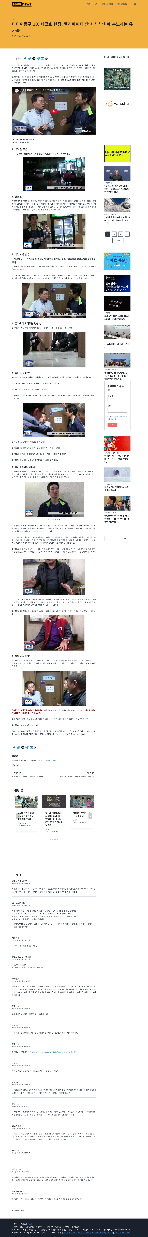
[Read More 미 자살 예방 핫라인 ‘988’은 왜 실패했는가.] (117, 474)
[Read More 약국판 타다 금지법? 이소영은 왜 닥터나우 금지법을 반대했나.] (117, 443)
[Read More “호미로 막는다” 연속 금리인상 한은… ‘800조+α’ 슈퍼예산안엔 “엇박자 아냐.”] (117, 173)
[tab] (50, 839)
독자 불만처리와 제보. (122, 1232)
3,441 (118, 240)
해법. (103, 4)
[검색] (125, 538)
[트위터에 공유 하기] (29, 59)
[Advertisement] (117, 128)
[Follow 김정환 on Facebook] (13, 765)
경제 (114, 453)
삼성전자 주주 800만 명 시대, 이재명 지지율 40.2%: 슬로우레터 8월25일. (116, 518)
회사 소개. (32, 1224)
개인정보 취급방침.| (98, 1232)
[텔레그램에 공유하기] (38, 59)
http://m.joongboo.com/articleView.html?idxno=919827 (54, 1052)
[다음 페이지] (90, 816)
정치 (105, 214)
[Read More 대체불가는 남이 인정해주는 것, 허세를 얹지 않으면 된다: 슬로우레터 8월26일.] (117, 360)
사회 (13, 19)
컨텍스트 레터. (112, 214)
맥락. (117, 453)
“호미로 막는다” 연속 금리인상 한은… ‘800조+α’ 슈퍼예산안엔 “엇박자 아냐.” (117, 188)
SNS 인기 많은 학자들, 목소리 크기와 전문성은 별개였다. (117, 317)
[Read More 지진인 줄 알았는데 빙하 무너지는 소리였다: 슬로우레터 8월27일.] (117, 205)
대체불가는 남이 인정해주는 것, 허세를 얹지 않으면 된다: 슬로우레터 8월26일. (116, 375)
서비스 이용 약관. (70, 1232)
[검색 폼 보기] (135, 4)
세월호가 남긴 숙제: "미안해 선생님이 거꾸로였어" (78, 775)
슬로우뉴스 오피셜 (19, 956)
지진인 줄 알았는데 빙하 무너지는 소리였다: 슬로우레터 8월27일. (117, 220)
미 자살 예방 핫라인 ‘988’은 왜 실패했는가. (116, 489)
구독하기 (112, 425)
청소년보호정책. (84, 1232)
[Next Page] (126, 240)
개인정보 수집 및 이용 (120, 416)
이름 (109, 406)
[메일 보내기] (42, 59)
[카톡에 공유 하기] (34, 59)
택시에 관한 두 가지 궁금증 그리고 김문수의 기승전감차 (26, 816)
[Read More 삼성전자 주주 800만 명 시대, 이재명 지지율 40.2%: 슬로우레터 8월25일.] (117, 503)
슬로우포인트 (108, 313)
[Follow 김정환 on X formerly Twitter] (17, 765)
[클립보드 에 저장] (47, 59)
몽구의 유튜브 (51, 760)
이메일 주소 (111, 396)
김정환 (14, 36)
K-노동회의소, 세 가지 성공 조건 (117, 346)
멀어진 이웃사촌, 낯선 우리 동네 (81, 814)
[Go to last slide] (18, 816)
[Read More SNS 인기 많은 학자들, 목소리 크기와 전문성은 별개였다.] (117, 303)
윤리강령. (109, 1232)
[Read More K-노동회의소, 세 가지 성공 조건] (117, 332)
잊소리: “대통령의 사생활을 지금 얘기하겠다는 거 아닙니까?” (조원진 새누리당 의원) (53, 819)
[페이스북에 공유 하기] (25, 59)
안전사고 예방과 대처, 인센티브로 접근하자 (27, 775)
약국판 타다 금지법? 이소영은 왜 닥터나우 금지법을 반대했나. (116, 458)
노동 (105, 341)
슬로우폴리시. (108, 183)
